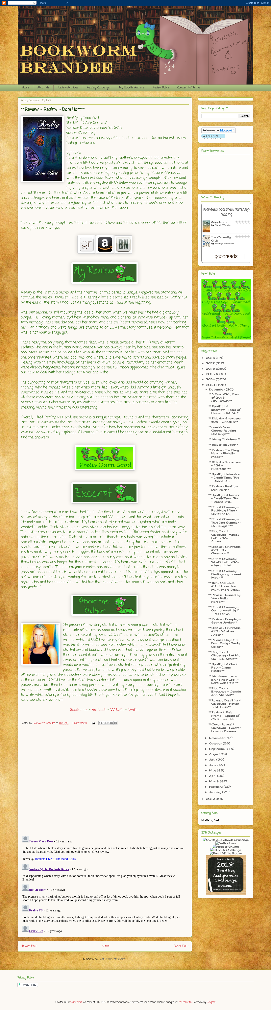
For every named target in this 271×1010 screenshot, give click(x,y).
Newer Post (29, 946)
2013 (211, 385)
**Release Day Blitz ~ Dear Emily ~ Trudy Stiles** (224, 643)
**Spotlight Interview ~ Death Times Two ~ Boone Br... (224, 477)
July (212, 759)
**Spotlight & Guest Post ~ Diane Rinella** (223, 667)
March (214, 781)
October (216, 743)
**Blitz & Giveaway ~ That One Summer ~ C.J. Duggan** (224, 522)
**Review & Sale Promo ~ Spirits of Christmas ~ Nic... (223, 716)
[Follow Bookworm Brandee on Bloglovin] (218, 132)
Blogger (211, 1002)
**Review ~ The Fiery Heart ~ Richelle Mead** (223, 453)
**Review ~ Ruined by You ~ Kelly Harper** (224, 598)
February (216, 786)
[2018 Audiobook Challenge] (226, 839)
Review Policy (161, 88)
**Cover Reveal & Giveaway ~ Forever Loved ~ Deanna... (224, 728)
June (213, 765)
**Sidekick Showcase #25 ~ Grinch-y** (224, 420)
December (217, 389)
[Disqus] (105, 781)
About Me (43, 88)
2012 (211, 798)
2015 (211, 374)
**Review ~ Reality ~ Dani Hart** (223, 487)
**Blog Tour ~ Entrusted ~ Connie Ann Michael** (224, 692)
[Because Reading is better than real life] (226, 893)
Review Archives (68, 88)
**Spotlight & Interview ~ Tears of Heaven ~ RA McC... (224, 410)
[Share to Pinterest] (115, 723)
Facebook (99, 710)
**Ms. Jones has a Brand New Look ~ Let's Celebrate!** (223, 679)
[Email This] (100, 723)
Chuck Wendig (223, 225)
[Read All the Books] (226, 853)
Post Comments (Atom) (112, 959)
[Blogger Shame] (226, 846)
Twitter (134, 710)
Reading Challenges (98, 88)
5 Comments (79, 723)
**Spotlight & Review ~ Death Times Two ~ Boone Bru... (223, 498)
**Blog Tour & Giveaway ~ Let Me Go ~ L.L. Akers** (224, 655)
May (213, 770)
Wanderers (219, 222)
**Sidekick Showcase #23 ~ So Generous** (224, 550)
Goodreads (78, 710)
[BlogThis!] (104, 723)
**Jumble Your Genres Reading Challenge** (222, 430)
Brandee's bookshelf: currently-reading (226, 212)
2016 (211, 368)
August (215, 754)
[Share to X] (108, 723)
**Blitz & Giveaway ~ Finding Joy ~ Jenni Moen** (224, 574)
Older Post (181, 946)
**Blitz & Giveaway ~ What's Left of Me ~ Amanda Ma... (223, 562)
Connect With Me (188, 88)
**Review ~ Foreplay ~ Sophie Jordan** (224, 620)
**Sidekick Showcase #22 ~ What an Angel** (224, 631)
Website (117, 710)
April (213, 775)
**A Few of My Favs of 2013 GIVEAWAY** (223, 397)
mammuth (185, 1002)
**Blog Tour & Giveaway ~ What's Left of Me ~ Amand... (223, 536)
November (217, 738)
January (215, 792)
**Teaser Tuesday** (223, 444)
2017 (211, 363)
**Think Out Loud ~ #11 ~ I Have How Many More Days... (224, 586)
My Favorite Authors (131, 88)
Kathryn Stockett (224, 243)
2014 (211, 379)
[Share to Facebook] (112, 723)
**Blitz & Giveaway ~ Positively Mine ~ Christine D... (223, 510)
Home (25, 88)
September (218, 748)
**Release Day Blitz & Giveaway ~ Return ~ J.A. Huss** (224, 704)
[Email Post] (93, 723)
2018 (211, 357)
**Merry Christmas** (224, 439)
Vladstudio (76, 1002)
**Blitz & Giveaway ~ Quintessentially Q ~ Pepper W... (223, 610)
